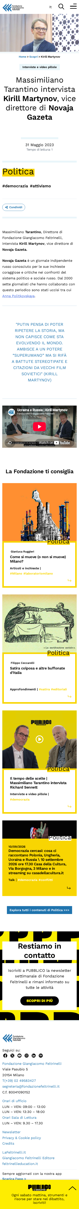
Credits (8, 1143)
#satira (44, 689)
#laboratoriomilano (38, 573)
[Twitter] (12, 1055)
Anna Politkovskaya (18, 296)
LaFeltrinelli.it (14, 1152)
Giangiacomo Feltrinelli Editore (28, 1158)
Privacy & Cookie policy (21, 1138)
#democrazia (15, 185)
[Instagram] (27, 1055)
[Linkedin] (34, 1055)
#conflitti (46, 880)
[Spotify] (41, 1055)
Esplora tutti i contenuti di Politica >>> (39, 910)
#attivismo (40, 185)
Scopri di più (39, 1000)
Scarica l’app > (14, 1179)
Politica (18, 171)
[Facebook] (5, 1055)
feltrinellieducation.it (20, 1164)
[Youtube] (19, 1055)
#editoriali (59, 689)
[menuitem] (50, 7)
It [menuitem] (50, 7)
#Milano (16, 573)
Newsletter (11, 1132)
